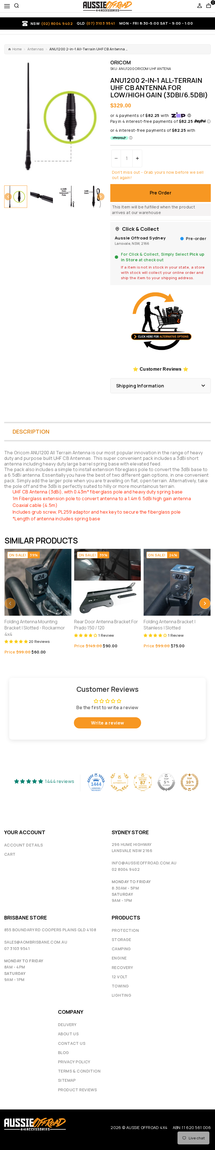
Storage (121, 939)
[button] (8, 197)
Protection (125, 930)
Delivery (67, 1024)
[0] (208, 6)
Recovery (122, 967)
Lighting (121, 995)
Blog (63, 1052)
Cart (10, 854)
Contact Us (71, 1043)
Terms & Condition (79, 1071)
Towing (120, 986)
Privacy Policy (74, 1061)
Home (17, 49)
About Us (68, 1033)
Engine (119, 958)
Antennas (35, 49)
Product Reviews (77, 1089)
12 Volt (120, 976)
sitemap (67, 1080)
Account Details (23, 845)
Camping (121, 948)
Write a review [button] (107, 723)
